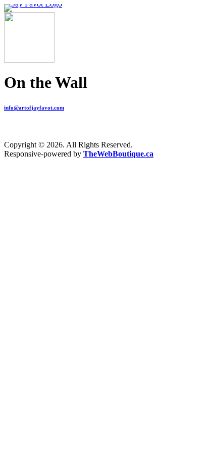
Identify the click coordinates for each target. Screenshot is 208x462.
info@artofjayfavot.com (34, 108)
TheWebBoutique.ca (118, 153)
